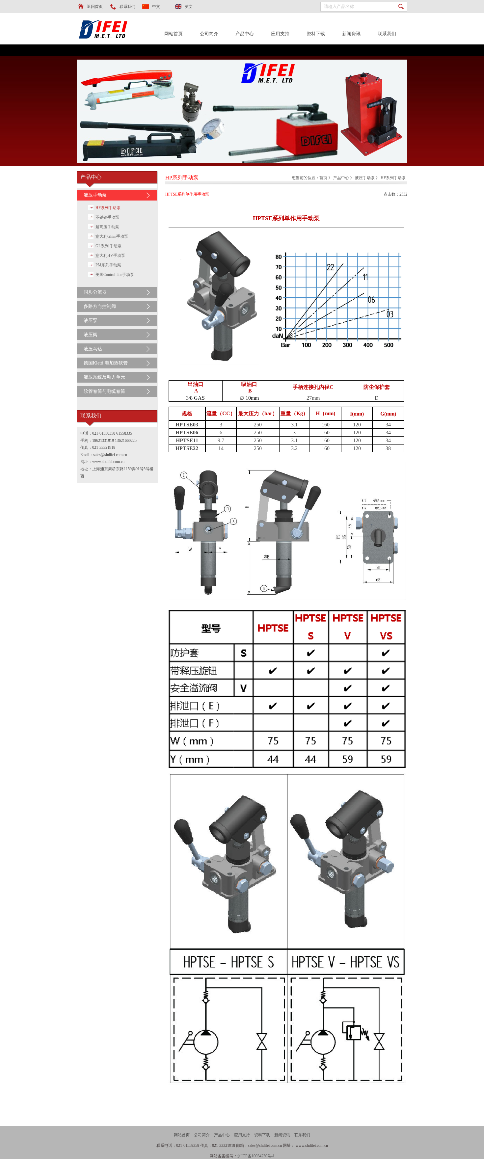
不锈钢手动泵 (107, 217)
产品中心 (244, 33)
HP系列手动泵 (108, 207)
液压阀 (90, 334)
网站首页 (173, 33)
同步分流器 (95, 292)
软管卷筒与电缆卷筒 (104, 391)
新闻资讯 (351, 33)
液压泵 (90, 320)
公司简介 (209, 33)
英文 (189, 6)
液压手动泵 (95, 195)
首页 (323, 177)
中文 (156, 6)
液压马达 (93, 348)
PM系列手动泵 (108, 265)
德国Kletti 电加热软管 (106, 363)
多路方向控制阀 (100, 306)
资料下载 (316, 33)
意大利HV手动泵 (110, 255)
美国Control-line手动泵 (114, 274)
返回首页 (95, 6)
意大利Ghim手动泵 (111, 236)
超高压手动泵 (107, 227)
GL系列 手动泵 (108, 246)
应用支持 (280, 33)
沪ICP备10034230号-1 (256, 1156)
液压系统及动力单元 (104, 377)
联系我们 (127, 6)
